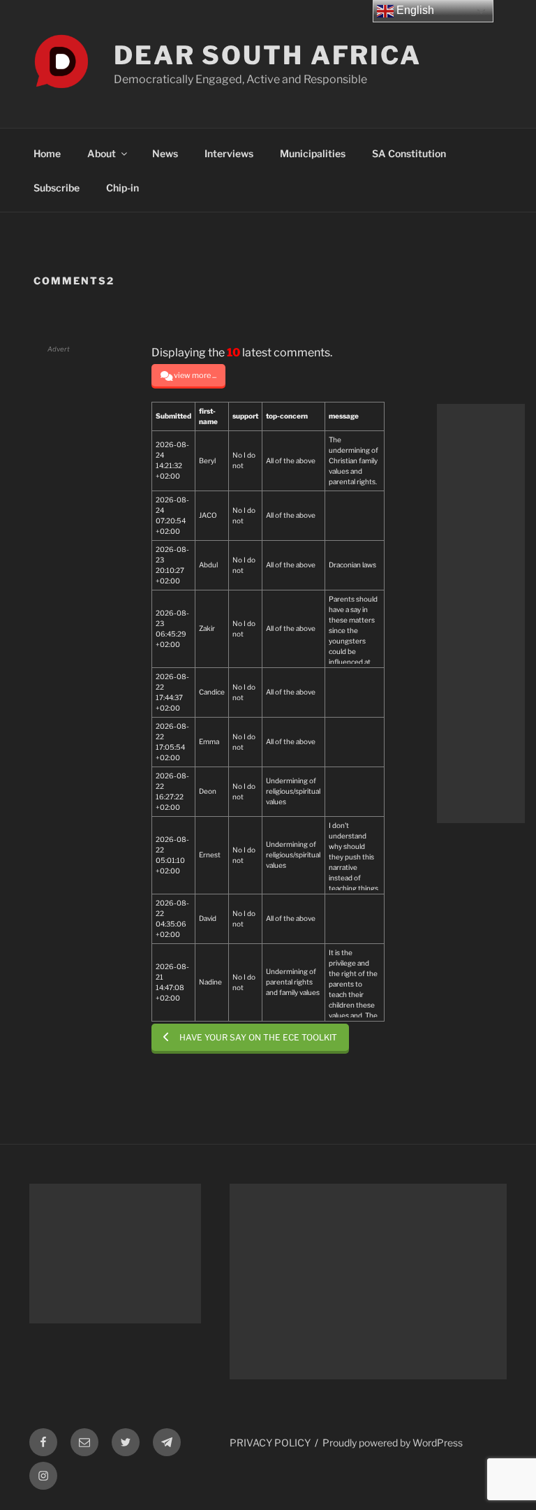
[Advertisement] (481, 613)
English (414, 10)
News (165, 153)
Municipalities (312, 153)
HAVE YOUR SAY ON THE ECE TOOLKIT (258, 1037)
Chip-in (122, 188)
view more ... (195, 375)
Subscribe (57, 188)
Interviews (228, 153)
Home (47, 153)
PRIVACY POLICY (270, 1443)
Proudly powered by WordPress (392, 1443)
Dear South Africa (268, 55)
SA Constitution (409, 153)
